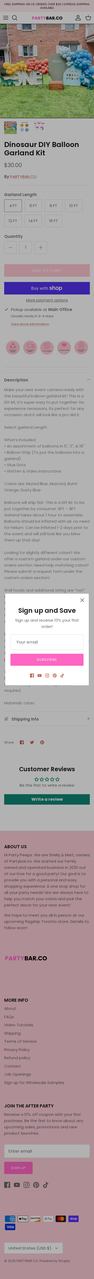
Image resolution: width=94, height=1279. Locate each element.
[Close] (82, 600)
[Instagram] (47, 675)
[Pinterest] (55, 675)
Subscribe (47, 659)
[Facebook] (32, 675)
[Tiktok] (62, 675)
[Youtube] (40, 675)
